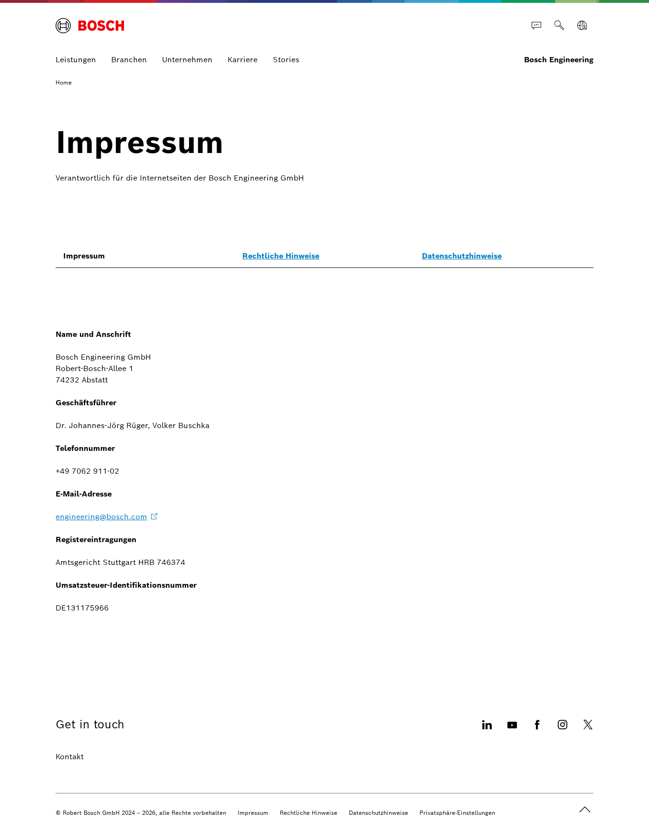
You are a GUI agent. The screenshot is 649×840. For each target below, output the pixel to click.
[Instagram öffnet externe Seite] (562, 730)
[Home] (90, 25)
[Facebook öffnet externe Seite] (537, 730)
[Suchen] (559, 25)
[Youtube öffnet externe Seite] (512, 730)
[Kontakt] (536, 25)
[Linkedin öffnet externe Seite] (487, 730)
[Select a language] (582, 25)
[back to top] (585, 809)
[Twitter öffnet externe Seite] (587, 730)
